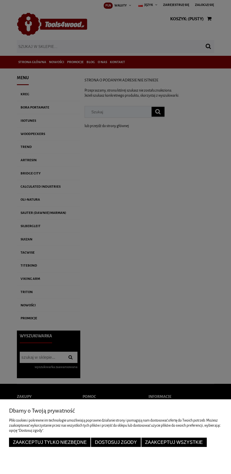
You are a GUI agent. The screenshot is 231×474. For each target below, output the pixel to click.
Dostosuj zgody (116, 442)
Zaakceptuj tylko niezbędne (50, 442)
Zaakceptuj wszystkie (174, 442)
